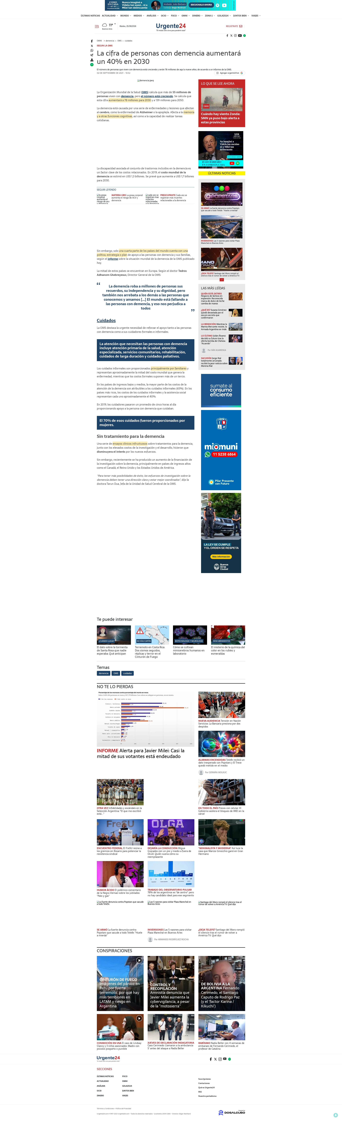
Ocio (164, 15)
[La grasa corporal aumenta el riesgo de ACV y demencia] (103, 199)
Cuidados (106, 320)
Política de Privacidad (123, 1108)
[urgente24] (108, 1061)
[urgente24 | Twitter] (231, 35)
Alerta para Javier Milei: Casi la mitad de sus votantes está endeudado (140, 753)
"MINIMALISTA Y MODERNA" (215, 848)
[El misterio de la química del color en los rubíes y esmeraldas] (228, 644)
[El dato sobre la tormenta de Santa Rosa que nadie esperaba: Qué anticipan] (114, 644)
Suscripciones (204, 1079)
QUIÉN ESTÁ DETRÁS (211, 293)
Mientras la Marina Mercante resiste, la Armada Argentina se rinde (214, 326)
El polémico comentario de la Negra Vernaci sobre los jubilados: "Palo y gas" (119, 893)
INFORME (108, 751)
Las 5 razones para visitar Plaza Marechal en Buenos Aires (170, 931)
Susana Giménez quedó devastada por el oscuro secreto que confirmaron (213, 313)
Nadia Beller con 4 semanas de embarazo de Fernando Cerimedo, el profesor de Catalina (221, 1046)
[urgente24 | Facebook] (227, 35)
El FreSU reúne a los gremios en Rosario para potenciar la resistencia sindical (119, 851)
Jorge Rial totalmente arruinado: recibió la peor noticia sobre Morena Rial (214, 362)
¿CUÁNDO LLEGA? (106, 641)
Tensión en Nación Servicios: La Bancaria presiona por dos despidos (219, 723)
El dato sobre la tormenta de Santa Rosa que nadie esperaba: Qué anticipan (112, 650)
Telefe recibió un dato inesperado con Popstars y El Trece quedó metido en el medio (221, 763)
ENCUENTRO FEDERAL (110, 848)
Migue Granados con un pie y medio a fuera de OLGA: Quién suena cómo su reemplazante (169, 852)
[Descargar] (92, 60)
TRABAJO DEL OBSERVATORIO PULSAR (170, 890)
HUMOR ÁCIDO (106, 890)
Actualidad (109, 15)
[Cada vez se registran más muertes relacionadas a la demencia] (152, 199)
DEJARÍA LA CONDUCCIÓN (163, 848)
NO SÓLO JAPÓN (144, 641)
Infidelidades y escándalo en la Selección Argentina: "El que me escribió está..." (119, 811)
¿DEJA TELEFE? (207, 930)
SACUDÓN (206, 358)
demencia (127, 96)
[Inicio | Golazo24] (244, 35)
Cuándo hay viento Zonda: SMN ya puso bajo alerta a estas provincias (220, 118)
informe (113, 259)
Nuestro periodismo (207, 1096)
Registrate (232, 26)
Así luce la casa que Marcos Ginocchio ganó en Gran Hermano (220, 851)
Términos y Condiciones (105, 1108)
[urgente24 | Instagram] (235, 35)
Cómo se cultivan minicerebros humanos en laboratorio (189, 650)
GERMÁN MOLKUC (218, 772)
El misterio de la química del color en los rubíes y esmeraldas (228, 650)
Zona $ (209, 15)
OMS (145, 92)
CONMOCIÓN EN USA (109, 1043)
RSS (200, 1091)
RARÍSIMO (204, 1043)
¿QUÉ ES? (206, 310)
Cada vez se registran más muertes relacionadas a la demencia (173, 197)
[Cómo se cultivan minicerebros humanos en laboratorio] (190, 644)
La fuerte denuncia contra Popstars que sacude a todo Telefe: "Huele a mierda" (119, 932)
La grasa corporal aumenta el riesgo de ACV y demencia (127, 197)
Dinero (196, 15)
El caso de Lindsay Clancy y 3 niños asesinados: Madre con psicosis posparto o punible (119, 1046)
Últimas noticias (90, 15)
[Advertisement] (145, 143)
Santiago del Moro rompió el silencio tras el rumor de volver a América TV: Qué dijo (221, 932)
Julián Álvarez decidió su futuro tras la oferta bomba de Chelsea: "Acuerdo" (213, 339)
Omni (185, 15)
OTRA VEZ (103, 808)
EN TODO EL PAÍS (208, 808)
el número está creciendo (157, 96)
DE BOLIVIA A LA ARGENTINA (215, 986)
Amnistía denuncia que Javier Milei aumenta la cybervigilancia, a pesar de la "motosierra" (170, 999)
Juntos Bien (240, 15)
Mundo (124, 15)
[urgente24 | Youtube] (240, 35)
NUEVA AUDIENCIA (209, 721)
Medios (138, 15)
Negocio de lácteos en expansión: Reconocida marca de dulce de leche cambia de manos (212, 299)
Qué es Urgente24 (206, 1087)
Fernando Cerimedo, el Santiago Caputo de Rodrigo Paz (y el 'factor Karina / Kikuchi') (220, 997)
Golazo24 (223, 15)
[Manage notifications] (336, 1115)
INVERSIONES (156, 930)
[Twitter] (92, 46)
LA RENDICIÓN (208, 324)
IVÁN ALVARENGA (218, 350)
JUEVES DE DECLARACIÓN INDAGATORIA (171, 1043)
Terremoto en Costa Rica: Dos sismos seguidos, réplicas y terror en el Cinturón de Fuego (150, 652)
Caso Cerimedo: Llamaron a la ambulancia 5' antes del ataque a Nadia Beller (170, 1046)
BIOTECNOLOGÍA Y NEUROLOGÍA (189, 641)
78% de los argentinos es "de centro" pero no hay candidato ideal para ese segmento (171, 893)
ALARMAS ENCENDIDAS (212, 760)
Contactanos (204, 1083)
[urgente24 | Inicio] (242, 1100)
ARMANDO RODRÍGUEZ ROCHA (173, 939)
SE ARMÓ (102, 930)
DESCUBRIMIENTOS (221, 641)
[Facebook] (92, 41)
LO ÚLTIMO (207, 335)
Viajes (255, 15)
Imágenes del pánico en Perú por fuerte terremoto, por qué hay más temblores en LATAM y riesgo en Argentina (120, 995)
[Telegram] (91, 55)
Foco (174, 15)
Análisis (152, 15)
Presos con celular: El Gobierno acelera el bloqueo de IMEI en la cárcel (221, 811)
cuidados (127, 673)
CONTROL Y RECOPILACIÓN (163, 987)
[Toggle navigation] (98, 26)
